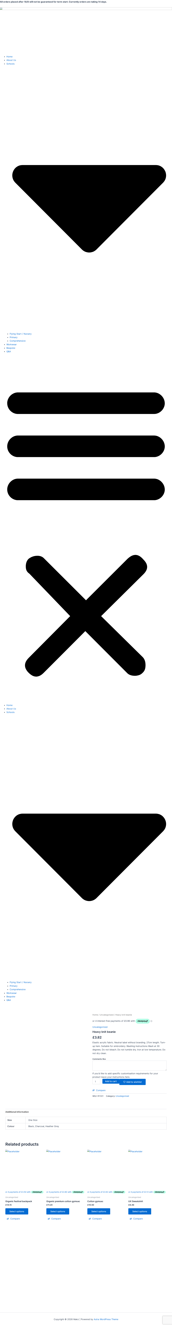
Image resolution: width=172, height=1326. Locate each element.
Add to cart (111, 1081)
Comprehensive (18, 340)
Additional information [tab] (17, 1111)
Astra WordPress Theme (106, 1319)
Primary (13, 337)
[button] (86, 530)
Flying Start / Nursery (21, 333)
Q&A (8, 351)
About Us (11, 60)
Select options (16, 1211)
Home (9, 56)
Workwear (11, 344)
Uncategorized (107, 1015)
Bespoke (10, 348)
